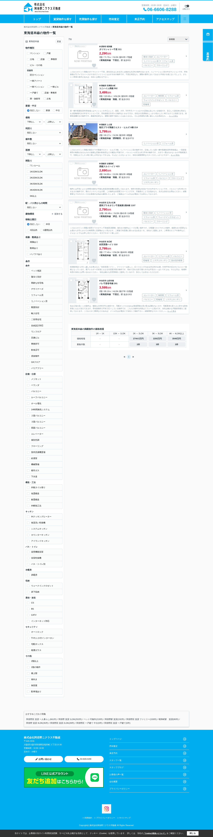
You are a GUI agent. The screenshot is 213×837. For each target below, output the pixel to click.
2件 (138, 344)
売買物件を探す (88, 19)
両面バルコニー (38, 428)
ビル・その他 (36, 65)
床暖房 (34, 575)
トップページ (115, 739)
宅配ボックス (37, 644)
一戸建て (34, 93)
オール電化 (36, 403)
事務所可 (35, 344)
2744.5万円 (138, 338)
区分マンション (37, 75)
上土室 (109, 125)
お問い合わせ (45, 759)
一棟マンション (37, 87)
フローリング (37, 446)
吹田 (115, 255)
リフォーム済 (37, 295)
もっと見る (173, 116)
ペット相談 (36, 271)
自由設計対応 (37, 325)
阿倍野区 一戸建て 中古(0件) (89, 723)
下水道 (34, 476)
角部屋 (34, 685)
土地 (32, 59)
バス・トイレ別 (38, 564)
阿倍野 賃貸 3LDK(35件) (37, 723)
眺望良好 (35, 307)
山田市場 (110, 281)
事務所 (54, 59)
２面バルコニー (38, 415)
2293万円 (157, 338)
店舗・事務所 (50, 93)
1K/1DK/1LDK (36, 171)
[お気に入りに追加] (94, 65)
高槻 (115, 99)
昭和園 (109, 47)
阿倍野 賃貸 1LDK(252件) (70, 719)
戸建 (49, 53)
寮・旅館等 (35, 98)
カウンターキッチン (40, 535)
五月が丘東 (111, 203)
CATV (33, 615)
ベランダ (35, 385)
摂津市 (103, 47)
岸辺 (115, 216)
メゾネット (36, 379)
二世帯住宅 (36, 319)
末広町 (109, 242)
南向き (34, 679)
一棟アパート (36, 81)
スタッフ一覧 (115, 760)
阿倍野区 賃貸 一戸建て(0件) (117, 723)
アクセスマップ (165, 19)
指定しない (35, 110)
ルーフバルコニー (39, 397)
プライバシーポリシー (119, 789)
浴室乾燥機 (36, 558)
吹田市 (103, 203)
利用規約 (88, 818)
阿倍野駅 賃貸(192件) (114, 719)
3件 (157, 344)
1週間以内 (47, 230)
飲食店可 (35, 350)
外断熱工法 (36, 506)
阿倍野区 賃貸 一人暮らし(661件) (41, 719)
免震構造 (35, 493)
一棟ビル (55, 87)
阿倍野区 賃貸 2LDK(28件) (62, 723)
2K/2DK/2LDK (36, 178)
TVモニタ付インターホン (42, 638)
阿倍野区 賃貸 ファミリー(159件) (141, 719)
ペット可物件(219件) (93, 719)
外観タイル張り (38, 487)
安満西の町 (111, 86)
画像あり (34, 242)
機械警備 (35, 464)
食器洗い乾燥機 (38, 522)
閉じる (193, 833)
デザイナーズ (37, 289)
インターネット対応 (40, 621)
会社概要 (113, 781)
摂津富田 (117, 138)
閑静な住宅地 (37, 283)
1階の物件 (35, 667)
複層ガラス (36, 650)
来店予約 (139, 19)
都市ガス (35, 470)
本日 (48, 224)
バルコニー (36, 391)
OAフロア (35, 362)
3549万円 (176, 338)
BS (32, 609)
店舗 (42, 59)
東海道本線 (106, 60)
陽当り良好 (36, 277)
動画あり (34, 248)
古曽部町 (110, 164)
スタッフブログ (116, 767)
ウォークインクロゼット (42, 586)
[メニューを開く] (185, 19)
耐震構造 (35, 499)
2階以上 (34, 661)
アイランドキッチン (40, 541)
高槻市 (103, 86)
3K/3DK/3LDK (36, 184)
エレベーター (37, 434)
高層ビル (35, 338)
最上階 (34, 673)
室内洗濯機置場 (38, 452)
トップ (37, 19)
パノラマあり (36, 254)
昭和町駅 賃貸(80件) (169, 719)
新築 (48, 110)
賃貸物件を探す (62, 19)
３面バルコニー (38, 422)
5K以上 (33, 196)
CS (32, 603)
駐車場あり (36, 691)
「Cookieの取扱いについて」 (154, 833)
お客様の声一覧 (116, 774)
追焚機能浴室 (37, 552)
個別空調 (35, 440)
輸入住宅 (35, 313)
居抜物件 (35, 356)
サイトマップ (125, 818)
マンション (35, 53)
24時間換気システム (40, 409)
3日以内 (33, 230)
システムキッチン (39, 529)
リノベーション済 (39, 301)
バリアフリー (37, 368)
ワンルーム (35, 165)
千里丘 (116, 60)
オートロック (37, 632)
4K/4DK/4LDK (36, 190)
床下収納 (35, 592)
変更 (59, 41)
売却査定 (114, 19)
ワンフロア (36, 331)
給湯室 (34, 458)
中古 (58, 110)
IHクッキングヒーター (41, 516)
